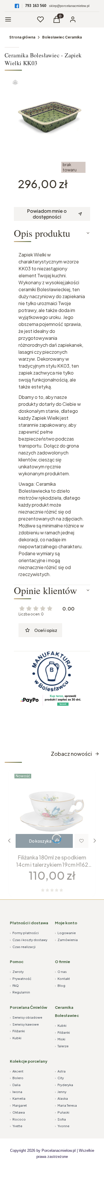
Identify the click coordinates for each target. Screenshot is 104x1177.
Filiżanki (17, 1031)
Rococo (18, 1119)
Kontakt (62, 978)
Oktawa (17, 1112)
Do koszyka (40, 841)
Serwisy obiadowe (26, 1017)
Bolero (16, 1078)
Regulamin (20, 992)
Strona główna (22, 37)
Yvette (16, 1126)
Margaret (18, 1105)
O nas (61, 972)
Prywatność (20, 978)
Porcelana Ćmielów (28, 1007)
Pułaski (62, 1112)
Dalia (15, 1085)
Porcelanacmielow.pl (59, 1150)
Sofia (60, 1119)
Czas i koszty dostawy (28, 940)
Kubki (15, 1038)
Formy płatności (24, 933)
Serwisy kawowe (24, 1024)
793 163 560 (35, 5)
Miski (60, 1039)
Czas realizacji (23, 947)
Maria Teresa (66, 1105)
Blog (60, 985)
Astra (60, 1071)
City (59, 1078)
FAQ (14, 985)
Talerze (61, 1046)
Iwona (16, 1092)
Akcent (16, 1071)
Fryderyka (64, 1085)
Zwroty (17, 972)
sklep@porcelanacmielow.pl (69, 6)
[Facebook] (17, 6)
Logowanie (65, 933)
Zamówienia (66, 940)
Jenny (60, 1092)
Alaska (61, 1098)
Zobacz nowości (71, 753)
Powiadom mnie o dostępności (47, 214)
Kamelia (17, 1098)
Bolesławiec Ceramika (62, 37)
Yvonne (62, 1126)
